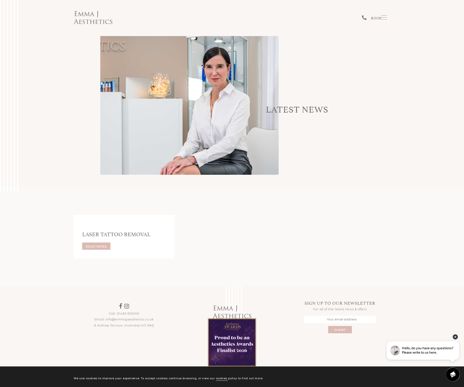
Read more (96, 246)
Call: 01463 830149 (124, 313)
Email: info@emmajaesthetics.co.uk (124, 319)
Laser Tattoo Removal (116, 233)
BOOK (376, 17)
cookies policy (226, 378)
